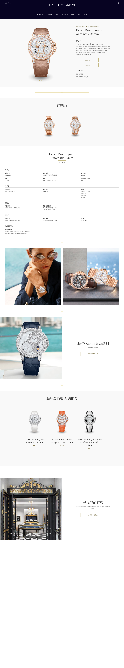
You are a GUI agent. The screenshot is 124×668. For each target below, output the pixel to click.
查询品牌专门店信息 (93, 515)
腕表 (72, 15)
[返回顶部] (121, 665)
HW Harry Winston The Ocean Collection (87, 26)
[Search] (9, 2)
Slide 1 (41, 80)
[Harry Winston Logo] (62, 10)
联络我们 (87, 65)
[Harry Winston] (62, 5)
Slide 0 (39, 80)
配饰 (79, 15)
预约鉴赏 (87, 60)
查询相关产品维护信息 (82, 77)
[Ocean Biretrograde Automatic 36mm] (49, 127)
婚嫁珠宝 (65, 15)
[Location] (118, 2)
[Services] (6, 2)
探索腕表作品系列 (93, 353)
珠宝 (57, 15)
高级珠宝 (49, 15)
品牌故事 (40, 15)
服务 (85, 15)
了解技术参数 (80, 74)
